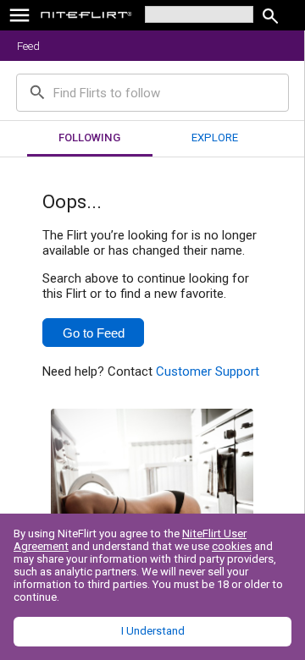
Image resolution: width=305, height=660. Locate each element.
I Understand (153, 630)
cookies (232, 546)
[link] (87, 16)
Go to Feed (94, 333)
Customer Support (207, 371)
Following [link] (89, 137)
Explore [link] (214, 137)
